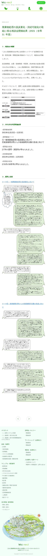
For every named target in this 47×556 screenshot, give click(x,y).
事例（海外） (6, 507)
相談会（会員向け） (31, 450)
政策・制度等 (5, 444)
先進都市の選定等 (7, 456)
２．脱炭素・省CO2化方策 (9, 435)
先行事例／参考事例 (7, 502)
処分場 (4, 480)
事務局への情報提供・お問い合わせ (35, 464)
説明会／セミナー (30, 430)
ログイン (41, 2)
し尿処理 (4, 495)
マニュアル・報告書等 (8, 463)
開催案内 (28, 433)
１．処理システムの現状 (9, 433)
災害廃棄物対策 (6, 492)
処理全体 (4, 466)
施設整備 (4, 478)
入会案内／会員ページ (31, 459)
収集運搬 (4, 468)
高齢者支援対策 (6, 487)
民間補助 (4, 451)
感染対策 (4, 490)
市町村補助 (5, 449)
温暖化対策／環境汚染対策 (9, 485)
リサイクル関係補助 (7, 454)
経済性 (4, 483)
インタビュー (6, 509)
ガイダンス (5, 430)
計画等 (4, 446)
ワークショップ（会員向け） (33, 440)
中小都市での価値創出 (8, 475)
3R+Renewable (6, 471)
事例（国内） (6, 504)
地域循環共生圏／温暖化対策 (10, 458)
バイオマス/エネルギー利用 (9, 473)
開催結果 (28, 435)
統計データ (5, 497)
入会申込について (31, 462)
